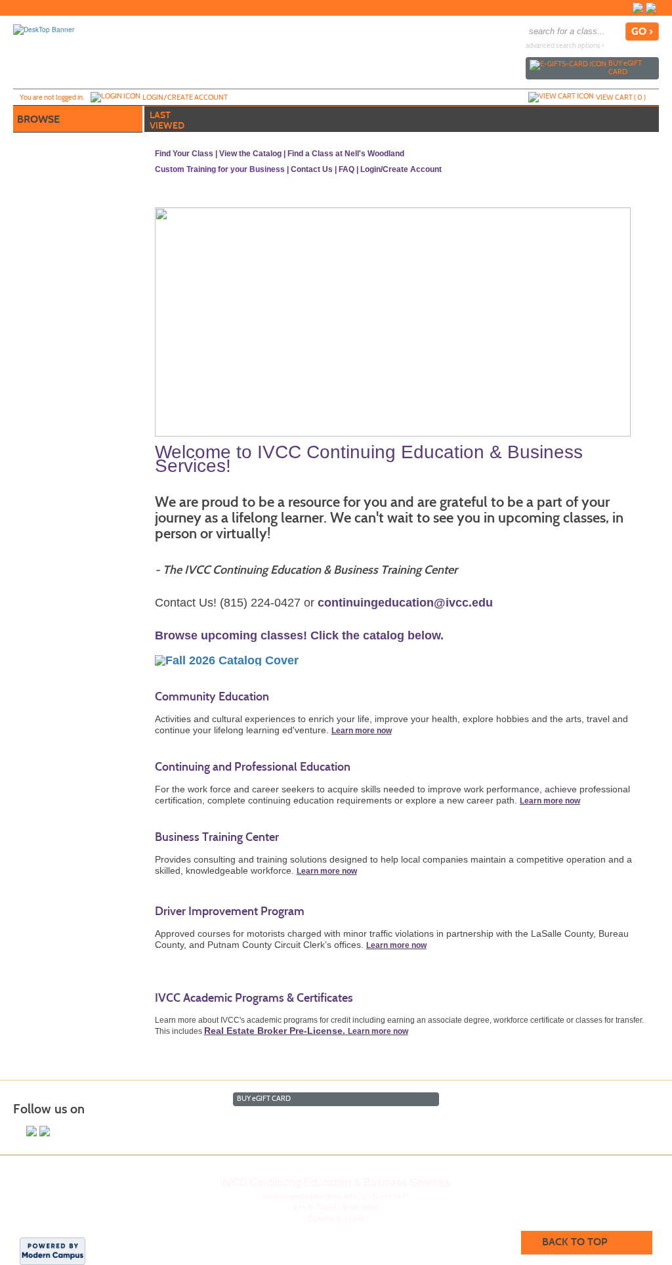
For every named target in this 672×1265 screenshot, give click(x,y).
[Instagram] (651, 8)
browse (38, 119)
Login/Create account (185, 97)
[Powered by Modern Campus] (52, 1250)
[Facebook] (638, 8)
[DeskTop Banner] (43, 28)
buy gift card (625, 67)
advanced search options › (565, 45)
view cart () (621, 97)
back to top (574, 1241)
